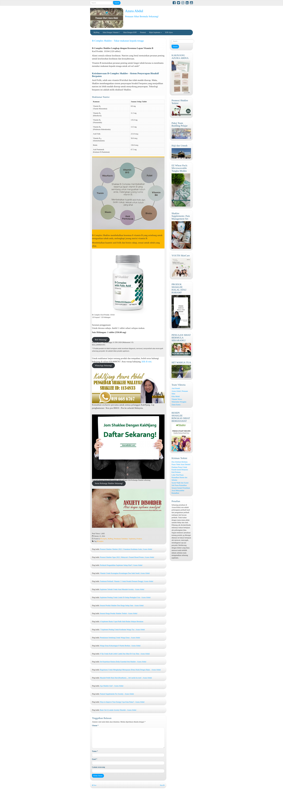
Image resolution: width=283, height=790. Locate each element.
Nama (95, 751)
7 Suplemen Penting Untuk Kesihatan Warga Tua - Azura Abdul (122, 629)
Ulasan (95, 725)
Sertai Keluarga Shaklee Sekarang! (109, 483)
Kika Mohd (176, 396)
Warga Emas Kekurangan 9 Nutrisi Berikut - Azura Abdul (120, 646)
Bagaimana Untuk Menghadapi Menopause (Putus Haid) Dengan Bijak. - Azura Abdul (130, 670)
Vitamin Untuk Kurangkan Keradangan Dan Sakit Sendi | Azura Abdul (125, 573)
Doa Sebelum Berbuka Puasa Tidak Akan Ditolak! (181, 463)
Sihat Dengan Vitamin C (111, 32)
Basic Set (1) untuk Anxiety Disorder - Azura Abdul (118, 710)
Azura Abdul (134, 11)
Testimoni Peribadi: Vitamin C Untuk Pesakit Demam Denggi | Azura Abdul (126, 581)
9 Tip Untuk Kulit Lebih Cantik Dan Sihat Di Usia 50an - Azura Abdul (125, 654)
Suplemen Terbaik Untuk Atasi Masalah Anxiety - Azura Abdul (122, 589)
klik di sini (146, 361)
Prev (94, 785)
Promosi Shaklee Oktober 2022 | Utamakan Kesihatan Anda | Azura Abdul (126, 549)
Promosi (143, 32)
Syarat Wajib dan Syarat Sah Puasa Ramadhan (180, 484)
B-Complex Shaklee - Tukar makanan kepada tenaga (118, 40)
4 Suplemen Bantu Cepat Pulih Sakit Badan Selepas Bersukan (121, 621)
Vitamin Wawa (177, 399)
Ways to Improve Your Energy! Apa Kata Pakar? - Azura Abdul (122, 702)
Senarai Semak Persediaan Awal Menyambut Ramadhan (181, 490)
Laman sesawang (98, 767)
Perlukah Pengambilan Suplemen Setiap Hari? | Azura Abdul (121, 565)
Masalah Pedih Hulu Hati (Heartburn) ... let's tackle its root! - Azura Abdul (126, 678)
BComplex (103, 539)
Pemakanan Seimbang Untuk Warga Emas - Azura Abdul (120, 638)
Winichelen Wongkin (179, 402)
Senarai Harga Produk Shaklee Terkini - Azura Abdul (118, 613)
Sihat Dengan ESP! (130, 32)
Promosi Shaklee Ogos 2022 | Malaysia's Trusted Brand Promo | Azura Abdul (127, 557)
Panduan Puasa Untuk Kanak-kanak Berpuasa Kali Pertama (180, 469)
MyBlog (96, 32)
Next (161, 785)
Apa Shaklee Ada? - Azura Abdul (111, 686)
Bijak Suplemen (155, 32)
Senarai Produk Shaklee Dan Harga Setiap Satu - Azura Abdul (121, 605)
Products (139, 539)
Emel (94, 759)
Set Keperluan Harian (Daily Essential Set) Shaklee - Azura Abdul (123, 662)
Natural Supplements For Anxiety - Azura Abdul (117, 694)
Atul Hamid (176, 388)
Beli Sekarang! (101, 340)
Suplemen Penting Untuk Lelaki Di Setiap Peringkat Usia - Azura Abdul (125, 597)
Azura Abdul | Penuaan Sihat (180, 392)
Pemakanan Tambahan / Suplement (125, 539)
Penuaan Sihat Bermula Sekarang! (142, 16)
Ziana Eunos (176, 405)
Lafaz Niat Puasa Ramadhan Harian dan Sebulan (179, 477)
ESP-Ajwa (169, 32)
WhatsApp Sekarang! (103, 365)
